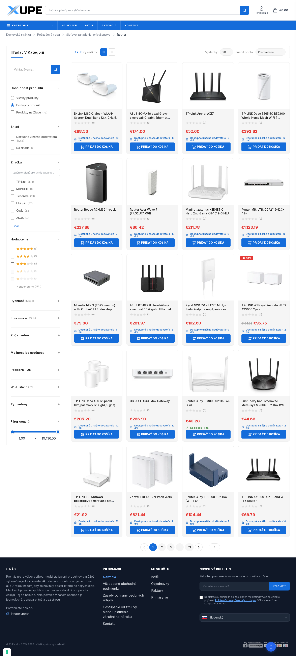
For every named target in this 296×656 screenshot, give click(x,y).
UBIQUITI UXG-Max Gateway (150, 401)
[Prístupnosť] (271, 647)
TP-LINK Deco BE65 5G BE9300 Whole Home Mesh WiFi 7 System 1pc (263, 117)
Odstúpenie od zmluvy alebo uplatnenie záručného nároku (120, 612)
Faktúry (157, 590)
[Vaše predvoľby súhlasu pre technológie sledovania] (7, 652)
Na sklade (69, 25)
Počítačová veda (48, 34)
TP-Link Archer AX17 (200, 113)
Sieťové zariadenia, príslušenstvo (88, 34)
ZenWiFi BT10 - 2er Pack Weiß (151, 497)
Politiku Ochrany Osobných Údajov (235, 600)
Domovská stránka (18, 34)
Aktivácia (109, 25)
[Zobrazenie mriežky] (103, 52)
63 (189, 547)
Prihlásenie (159, 597)
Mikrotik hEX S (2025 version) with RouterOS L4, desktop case (94, 309)
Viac (17, 226)
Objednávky (160, 584)
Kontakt (131, 25)
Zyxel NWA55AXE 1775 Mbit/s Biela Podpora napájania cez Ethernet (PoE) (206, 309)
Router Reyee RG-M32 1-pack (95, 209)
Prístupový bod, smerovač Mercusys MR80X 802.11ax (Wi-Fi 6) (263, 405)
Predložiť (279, 586)
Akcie (89, 25)
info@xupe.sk (20, 613)
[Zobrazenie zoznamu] (111, 52)
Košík (155, 577)
